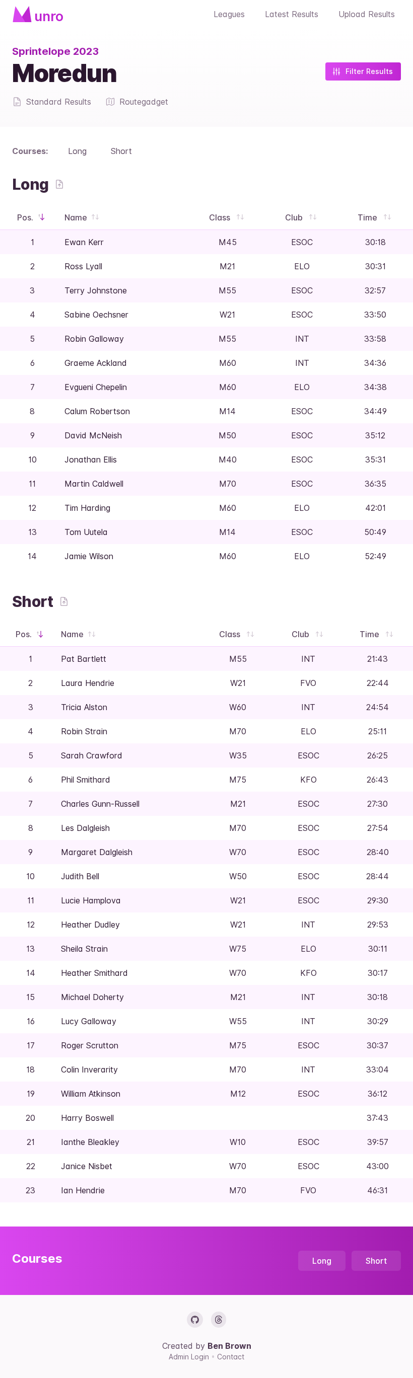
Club (295, 217)
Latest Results (291, 14)
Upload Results (366, 14)
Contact (230, 1356)
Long (77, 151)
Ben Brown (229, 1346)
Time (368, 217)
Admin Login (190, 1356)
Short (121, 151)
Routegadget (143, 102)
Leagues (229, 14)
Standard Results (58, 102)
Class (220, 217)
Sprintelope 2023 (55, 51)
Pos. (26, 217)
